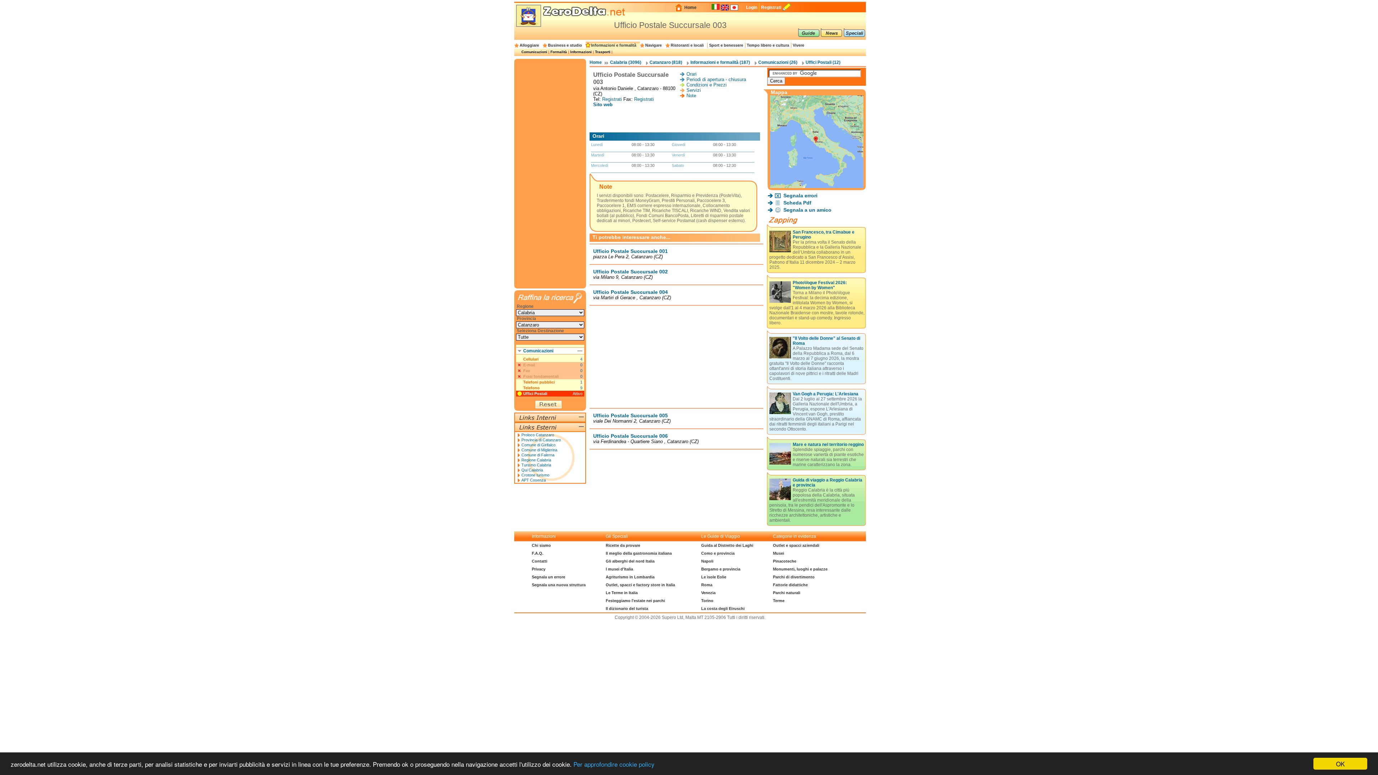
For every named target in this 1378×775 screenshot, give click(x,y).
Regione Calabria (536, 460)
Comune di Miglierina (539, 450)
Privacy (538, 569)
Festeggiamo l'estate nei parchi (635, 600)
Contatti (539, 561)
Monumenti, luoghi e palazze (800, 569)
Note (691, 95)
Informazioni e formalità (613, 45)
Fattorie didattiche (790, 585)
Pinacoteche (784, 561)
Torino (707, 600)
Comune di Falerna (537, 455)
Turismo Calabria (536, 465)
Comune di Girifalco (538, 445)
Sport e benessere (726, 45)
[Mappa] (816, 186)
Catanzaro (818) (666, 62)
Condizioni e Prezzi (706, 85)
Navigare (653, 45)
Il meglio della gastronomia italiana (639, 553)
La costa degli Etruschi (723, 608)
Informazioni (581, 52)
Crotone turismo (535, 475)
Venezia (708, 593)
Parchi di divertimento (794, 577)
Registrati (771, 7)
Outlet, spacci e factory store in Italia (640, 585)
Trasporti (602, 52)
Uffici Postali (535, 393)
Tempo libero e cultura (768, 45)
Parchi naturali (786, 593)
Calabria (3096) (625, 62)
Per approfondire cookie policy (614, 764)
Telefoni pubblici (539, 382)
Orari (691, 74)
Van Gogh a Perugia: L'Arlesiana (825, 393)
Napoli (707, 561)
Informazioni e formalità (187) (720, 62)
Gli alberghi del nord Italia (630, 561)
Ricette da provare (623, 545)
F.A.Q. (537, 553)
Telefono (531, 388)
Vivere (798, 45)
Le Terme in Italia (622, 593)
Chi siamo (541, 545)
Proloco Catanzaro (537, 435)
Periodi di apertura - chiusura (716, 79)
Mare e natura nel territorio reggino (828, 444)
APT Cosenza (533, 480)
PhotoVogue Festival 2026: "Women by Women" (820, 285)
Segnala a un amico (807, 210)
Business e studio (565, 45)
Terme (778, 600)
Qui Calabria (532, 470)
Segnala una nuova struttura (559, 585)
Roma (706, 585)
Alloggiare (529, 45)
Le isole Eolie (713, 577)
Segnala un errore (548, 577)
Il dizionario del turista (627, 608)
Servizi (693, 90)
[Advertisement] (676, 120)
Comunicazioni (534, 52)
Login (751, 7)
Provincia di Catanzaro (541, 440)
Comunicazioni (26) (777, 62)
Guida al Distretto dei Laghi (727, 545)
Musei (778, 553)
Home (690, 7)
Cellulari (531, 359)
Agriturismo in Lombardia (630, 577)
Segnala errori (800, 195)
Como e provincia (718, 553)
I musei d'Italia (619, 569)
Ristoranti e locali (687, 45)
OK (1340, 763)
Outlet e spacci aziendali (796, 545)
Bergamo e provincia (720, 569)
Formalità (558, 52)
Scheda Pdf (797, 203)
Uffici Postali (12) (823, 62)
